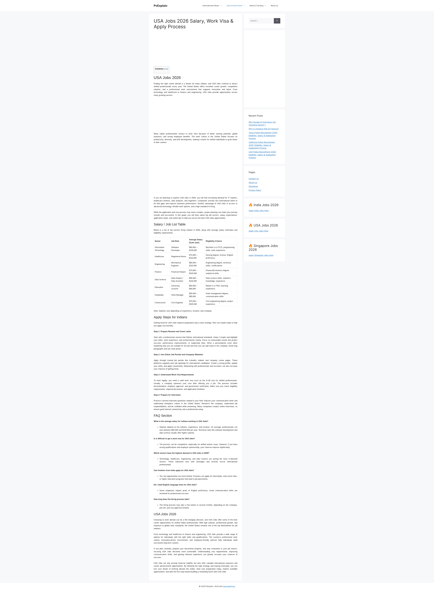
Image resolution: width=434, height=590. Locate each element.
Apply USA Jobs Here (258, 231)
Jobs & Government (234, 6)
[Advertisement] (195, 49)
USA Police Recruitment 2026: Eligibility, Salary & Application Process (262, 155)
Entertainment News (211, 6)
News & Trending (256, 6)
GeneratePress (229, 586)
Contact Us (254, 179)
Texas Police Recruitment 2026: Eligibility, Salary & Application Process (263, 136)
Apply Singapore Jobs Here (261, 255)
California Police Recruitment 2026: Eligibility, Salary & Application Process (262, 145)
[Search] (277, 21)
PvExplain (160, 5)
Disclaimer (253, 186)
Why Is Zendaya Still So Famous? (264, 129)
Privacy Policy (255, 190)
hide (165, 69)
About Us (274, 6)
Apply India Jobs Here (259, 210)
